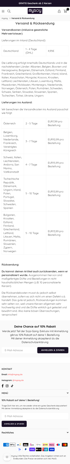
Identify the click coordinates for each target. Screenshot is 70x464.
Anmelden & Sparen (53, 350)
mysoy (5, 18)
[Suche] (9, 10)
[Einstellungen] (59, 11)
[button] (65, 11)
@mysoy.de (18, 380)
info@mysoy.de (14, 374)
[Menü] (3, 10)
